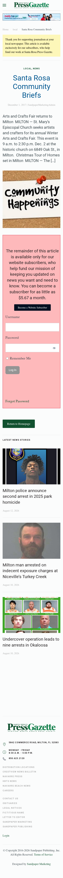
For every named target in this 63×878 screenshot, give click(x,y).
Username (12, 316)
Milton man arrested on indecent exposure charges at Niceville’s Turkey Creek (30, 571)
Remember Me (20, 358)
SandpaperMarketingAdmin (41, 104)
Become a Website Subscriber (32, 307)
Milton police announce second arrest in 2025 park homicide (27, 496)
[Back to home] (31, 5)
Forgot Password (17, 401)
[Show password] (54, 348)
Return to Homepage (18, 424)
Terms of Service (43, 854)
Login (6, 835)
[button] (4, 5)
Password (12, 337)
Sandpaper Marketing (39, 864)
